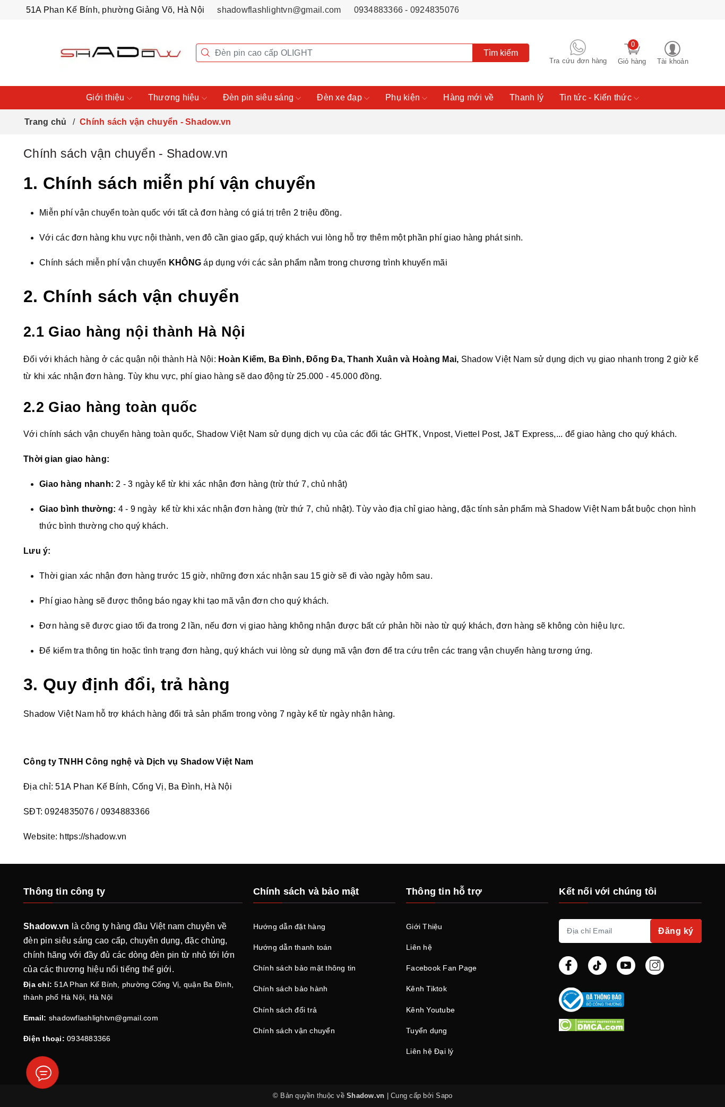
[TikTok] (597, 965)
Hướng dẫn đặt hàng (289, 926)
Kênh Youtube (430, 1010)
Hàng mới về (468, 97)
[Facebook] (568, 965)
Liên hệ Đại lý (430, 1051)
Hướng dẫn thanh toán (292, 947)
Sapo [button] (444, 1096)
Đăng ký (676, 931)
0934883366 (89, 1038)
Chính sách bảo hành (290, 988)
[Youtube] (626, 965)
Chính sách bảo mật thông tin (304, 968)
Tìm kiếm (501, 52)
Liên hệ (419, 947)
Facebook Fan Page (441, 968)
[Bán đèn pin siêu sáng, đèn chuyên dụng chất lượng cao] (104, 52)
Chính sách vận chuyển (294, 1030)
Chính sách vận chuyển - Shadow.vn (125, 153)
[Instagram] (654, 965)
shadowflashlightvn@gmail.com (279, 9)
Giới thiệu (106, 97)
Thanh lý (526, 97)
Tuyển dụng (426, 1030)
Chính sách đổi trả (285, 1010)
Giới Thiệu (424, 926)
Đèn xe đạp (340, 97)
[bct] (628, 1000)
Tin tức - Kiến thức (596, 97)
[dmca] (630, 1024)
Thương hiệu (175, 97)
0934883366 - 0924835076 (407, 9)
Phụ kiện (403, 97)
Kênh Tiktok (426, 988)
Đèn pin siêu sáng (259, 97)
